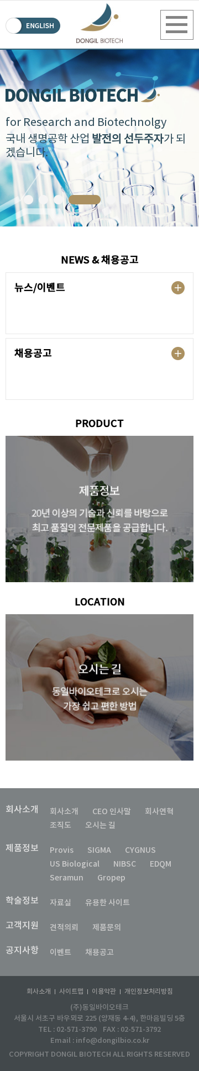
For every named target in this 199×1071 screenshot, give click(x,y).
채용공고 (99, 952)
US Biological (75, 864)
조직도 (60, 825)
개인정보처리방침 (148, 991)
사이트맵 (71, 991)
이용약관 (104, 991)
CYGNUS (140, 850)
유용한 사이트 (107, 903)
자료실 (60, 903)
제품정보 (22, 848)
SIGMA (99, 850)
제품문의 (106, 927)
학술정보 (22, 901)
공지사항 (22, 951)
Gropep (111, 878)
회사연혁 (159, 811)
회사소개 (22, 810)
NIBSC (124, 864)
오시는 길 (100, 825)
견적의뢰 (64, 927)
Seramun (66, 878)
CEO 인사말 (111, 811)
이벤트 (60, 952)
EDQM (160, 864)
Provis (62, 850)
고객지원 (22, 926)
